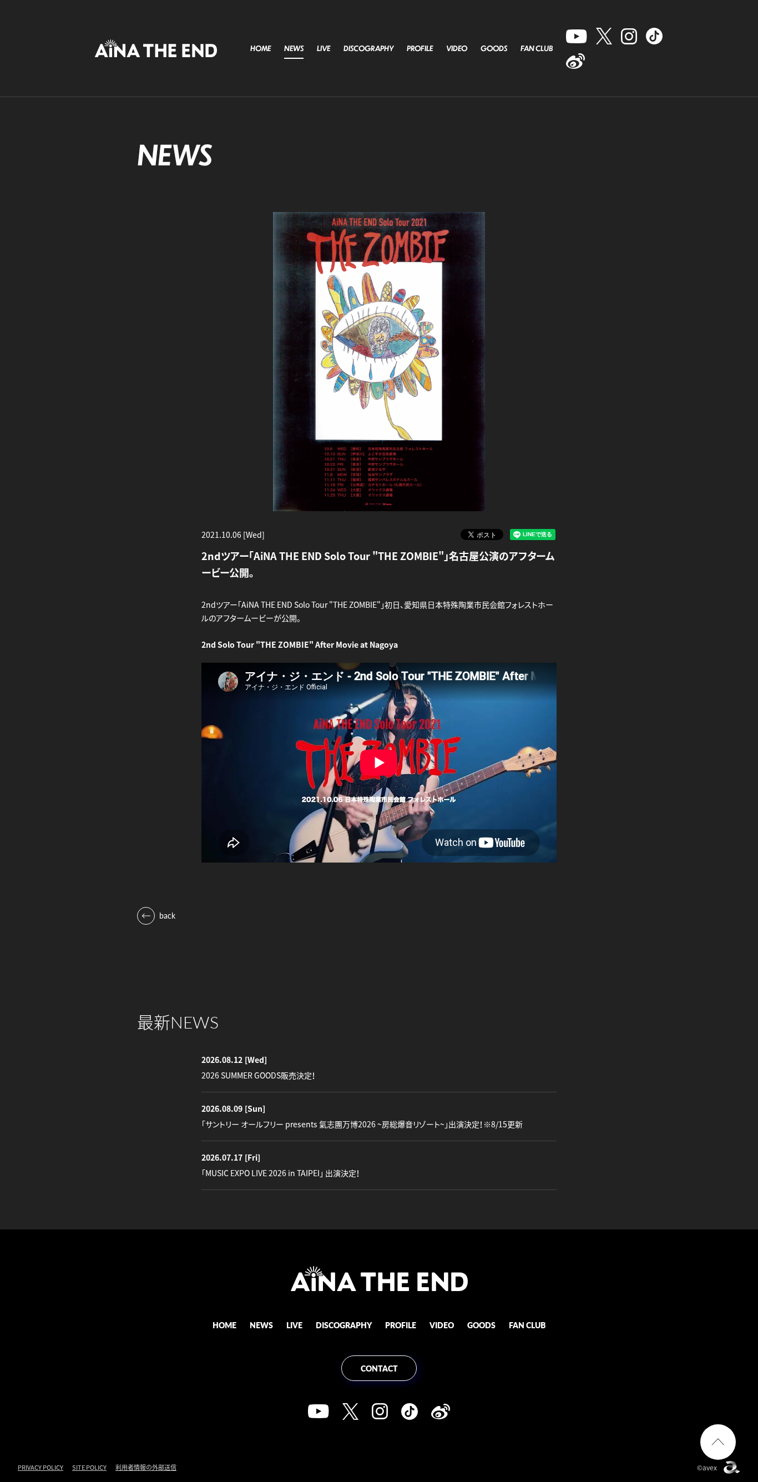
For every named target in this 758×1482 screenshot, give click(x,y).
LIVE (323, 48)
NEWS (294, 48)
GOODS (494, 48)
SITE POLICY (89, 1467)
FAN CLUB (537, 48)
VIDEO (456, 48)
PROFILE (420, 48)
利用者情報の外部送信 (145, 1467)
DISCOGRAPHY (368, 48)
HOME (260, 48)
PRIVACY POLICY (40, 1467)
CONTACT (379, 1368)
